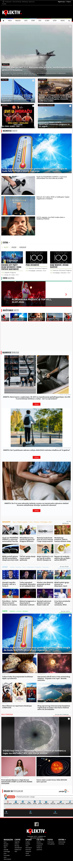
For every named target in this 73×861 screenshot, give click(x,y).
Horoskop (61, 844)
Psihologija (43, 522)
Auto (5, 857)
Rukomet (38, 567)
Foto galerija (51, 844)
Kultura (19, 611)
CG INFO (47, 21)
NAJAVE (63, 21)
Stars (14, 522)
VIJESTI (10, 21)
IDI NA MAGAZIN (66, 522)
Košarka (18, 567)
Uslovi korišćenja (16, 1)
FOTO (39, 21)
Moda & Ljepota (22, 522)
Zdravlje (36, 522)
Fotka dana (51, 842)
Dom (50, 522)
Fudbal (12, 567)
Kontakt (4, 4)
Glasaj (36, 404)
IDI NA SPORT (64, 566)
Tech (30, 522)
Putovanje (7, 855)
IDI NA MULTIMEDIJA (62, 714)
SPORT (33, 21)
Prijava (68, 1)
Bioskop (25, 611)
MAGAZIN (17, 21)
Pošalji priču (8, 1)
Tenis (24, 567)
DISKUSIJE (10, 352)
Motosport (30, 567)
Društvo (39, 842)
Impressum (32, 1)
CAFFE (25, 21)
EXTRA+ (55, 21)
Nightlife (12, 611)
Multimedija (61, 842)
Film (16, 851)
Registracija (61, 1)
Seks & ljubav (7, 859)
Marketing (25, 1)
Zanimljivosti (18, 848)
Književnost (18, 849)
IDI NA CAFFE (65, 611)
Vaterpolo (46, 567)
